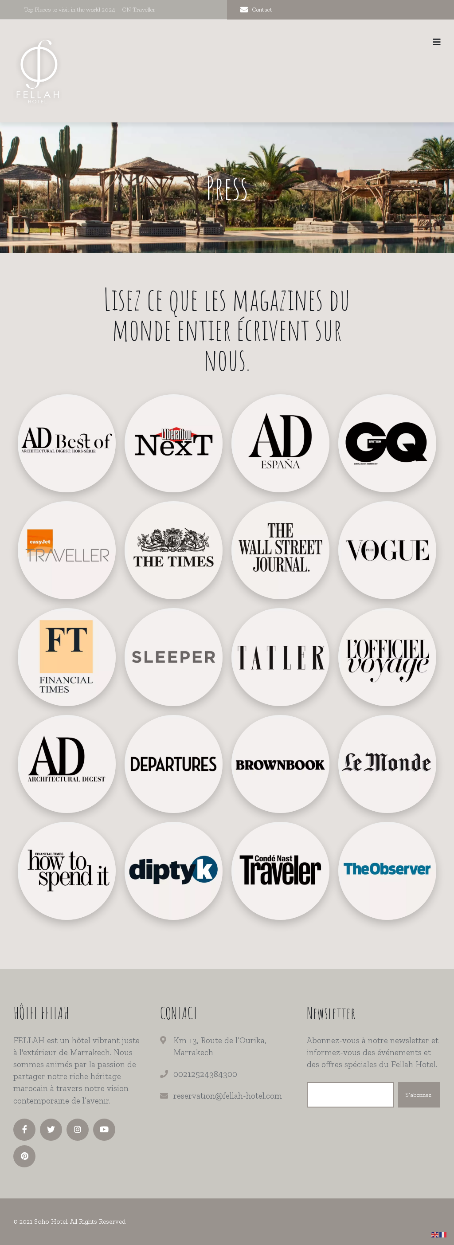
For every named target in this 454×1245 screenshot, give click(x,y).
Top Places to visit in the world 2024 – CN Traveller (89, 9)
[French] (443, 1234)
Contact (262, 9)
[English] (435, 1234)
